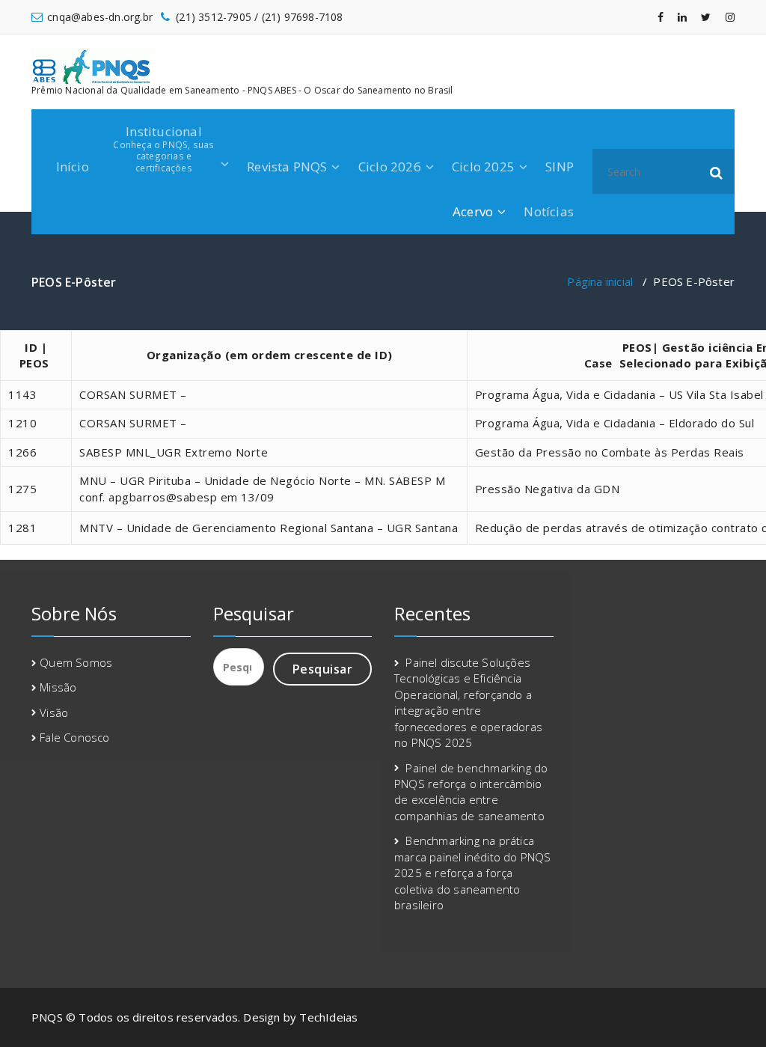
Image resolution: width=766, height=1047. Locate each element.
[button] (717, 171)
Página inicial (600, 281)
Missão (58, 687)
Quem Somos (76, 662)
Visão (54, 712)
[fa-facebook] (661, 17)
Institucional (163, 148)
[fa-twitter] (706, 17)
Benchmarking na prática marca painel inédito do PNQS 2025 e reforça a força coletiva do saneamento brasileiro (472, 872)
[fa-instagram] (730, 17)
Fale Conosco (74, 737)
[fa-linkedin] (682, 17)
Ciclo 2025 (483, 166)
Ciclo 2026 (389, 166)
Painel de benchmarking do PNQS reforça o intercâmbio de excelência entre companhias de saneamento (471, 791)
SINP (559, 166)
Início (72, 166)
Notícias (549, 211)
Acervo (473, 211)
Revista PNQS (287, 166)
